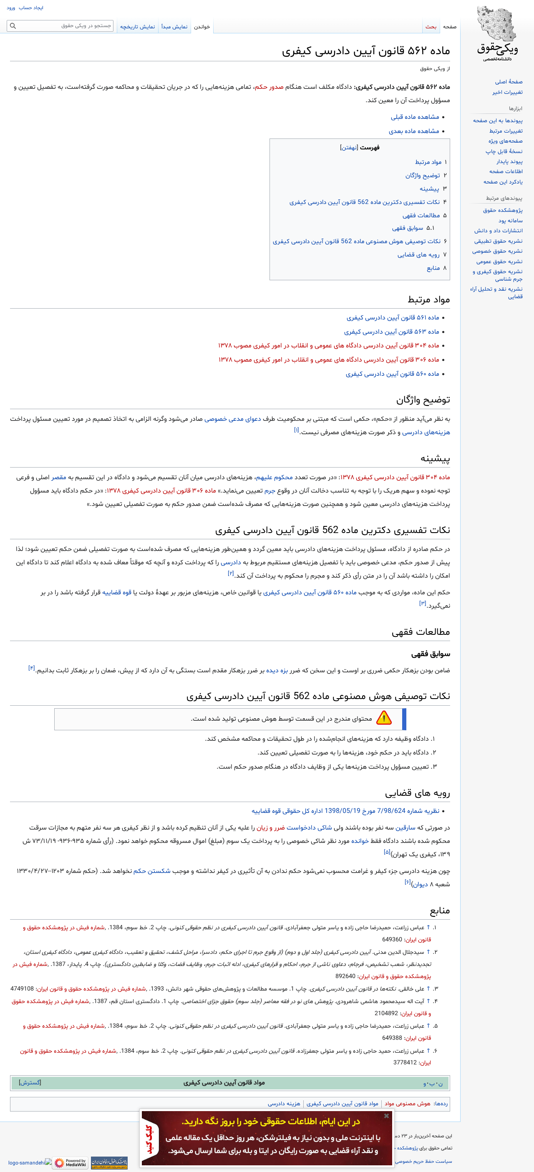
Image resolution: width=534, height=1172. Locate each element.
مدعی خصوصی (224, 419)
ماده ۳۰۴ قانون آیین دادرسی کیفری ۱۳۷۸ (395, 477)
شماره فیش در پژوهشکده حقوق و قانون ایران (91, 989)
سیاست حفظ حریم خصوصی (423, 1161)
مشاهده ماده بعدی (414, 131)
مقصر (58, 477)
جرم (269, 490)
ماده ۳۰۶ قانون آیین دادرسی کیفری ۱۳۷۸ (161, 490)
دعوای (253, 419)
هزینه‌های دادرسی (426, 432)
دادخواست (301, 827)
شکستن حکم (152, 871)
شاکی (324, 827)
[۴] (31, 668)
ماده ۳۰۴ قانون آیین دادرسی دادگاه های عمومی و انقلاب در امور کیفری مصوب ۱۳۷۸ (328, 345)
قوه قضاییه (116, 592)
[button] (30, 1083)
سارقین (405, 827)
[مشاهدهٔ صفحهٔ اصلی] (497, 33)
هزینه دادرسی (284, 1104)
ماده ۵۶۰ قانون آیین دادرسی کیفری (392, 374)
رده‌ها (441, 1104)
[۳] (422, 604)
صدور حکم (269, 87)
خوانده (360, 841)
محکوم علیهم (274, 477)
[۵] (387, 852)
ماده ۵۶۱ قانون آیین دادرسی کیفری (393, 317)
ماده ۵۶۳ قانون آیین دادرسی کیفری (391, 332)
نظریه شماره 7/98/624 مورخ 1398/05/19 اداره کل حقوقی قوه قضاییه (345, 811)
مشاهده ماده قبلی (415, 117)
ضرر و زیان (271, 827)
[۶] (408, 882)
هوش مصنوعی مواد (408, 1104)
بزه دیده (277, 670)
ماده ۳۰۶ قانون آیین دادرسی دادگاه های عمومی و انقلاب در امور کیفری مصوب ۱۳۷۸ (329, 360)
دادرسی (231, 562)
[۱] (296, 430)
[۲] (231, 574)
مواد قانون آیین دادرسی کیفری (342, 1104)
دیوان (420, 884)
